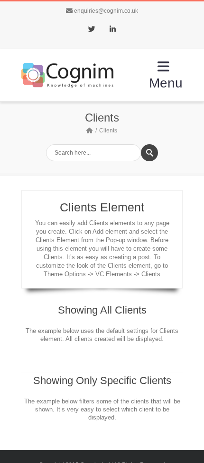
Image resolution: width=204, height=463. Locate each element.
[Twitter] (91, 29)
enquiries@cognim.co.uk (106, 11)
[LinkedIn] (112, 29)
